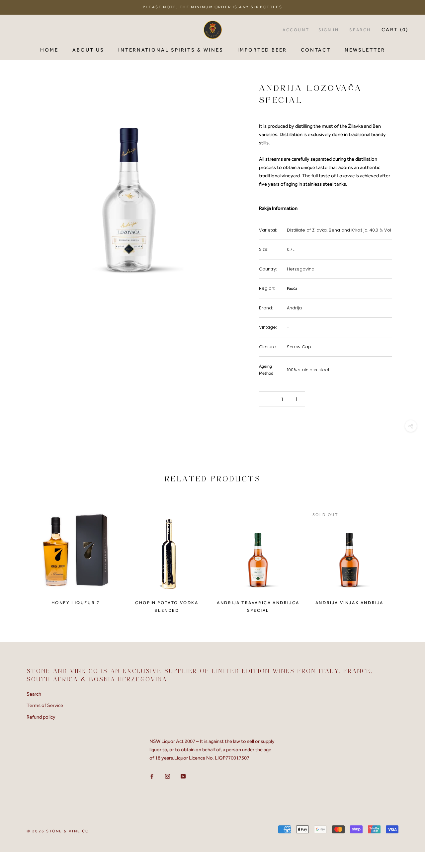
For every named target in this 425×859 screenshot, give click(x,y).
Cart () (395, 30)
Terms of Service (45, 705)
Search (360, 29)
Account (296, 29)
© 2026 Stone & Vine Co (58, 831)
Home (49, 50)
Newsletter (365, 50)
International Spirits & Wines (170, 50)
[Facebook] (151, 776)
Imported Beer (262, 50)
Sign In (328, 29)
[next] (404, 554)
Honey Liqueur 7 (75, 602)
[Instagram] (167, 776)
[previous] (20, 554)
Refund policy (41, 717)
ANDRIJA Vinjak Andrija (349, 602)
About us (88, 50)
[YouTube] (183, 776)
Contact (316, 50)
